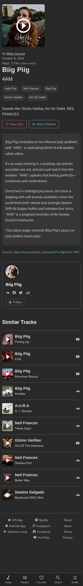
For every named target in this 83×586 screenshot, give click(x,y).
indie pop (10, 88)
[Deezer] (28, 293)
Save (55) (16, 124)
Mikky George (15, 53)
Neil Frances (31, 88)
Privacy (68, 537)
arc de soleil (37, 97)
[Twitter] (21, 293)
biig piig (51, 88)
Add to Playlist (46, 124)
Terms (68, 531)
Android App (17, 526)
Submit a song (17, 531)
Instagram (43, 526)
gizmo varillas (14, 97)
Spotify (43, 520)
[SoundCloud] (8, 293)
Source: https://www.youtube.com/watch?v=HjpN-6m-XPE (40, 252)
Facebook (43, 531)
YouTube (43, 537)
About (68, 520)
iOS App (17, 520)
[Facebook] (14, 293)
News (68, 526)
